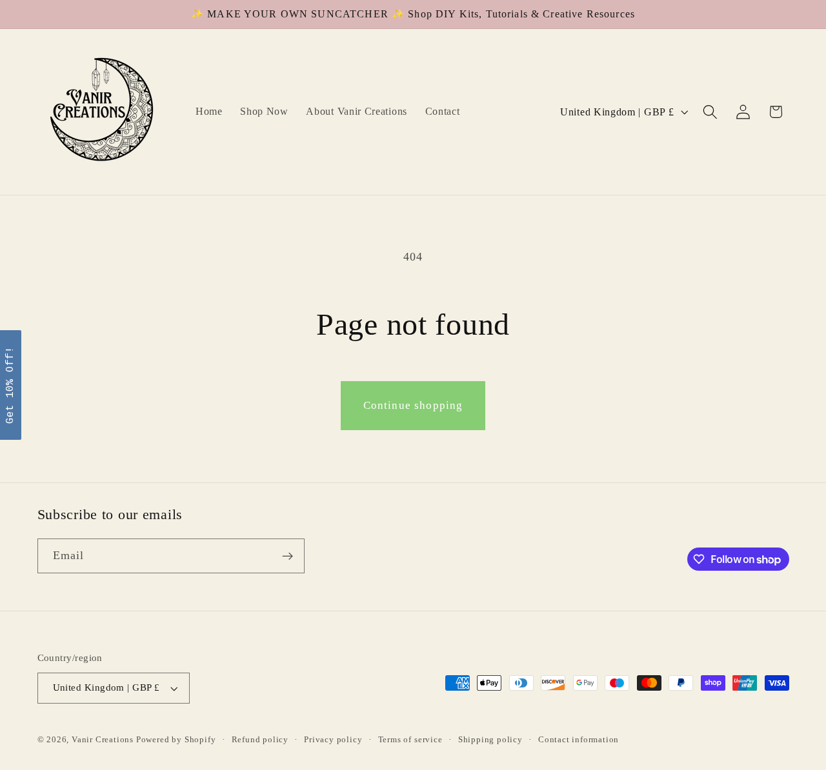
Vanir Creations (104, 739)
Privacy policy (333, 739)
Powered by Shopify (176, 739)
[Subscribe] (287, 556)
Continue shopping (413, 405)
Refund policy (260, 739)
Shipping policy (490, 739)
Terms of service (410, 739)
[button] (710, 111)
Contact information (578, 739)
